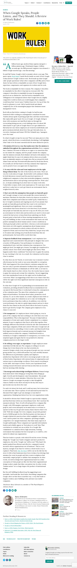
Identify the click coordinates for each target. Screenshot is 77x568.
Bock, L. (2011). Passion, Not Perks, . (19, 528)
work (34, 539)
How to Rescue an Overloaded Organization (65, 508)
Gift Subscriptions (29, 549)
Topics (26, 3)
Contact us (27, 556)
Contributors (46, 3)
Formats (39, 3)
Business (5, 10)
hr (4, 539)
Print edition (6, 547)
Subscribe (68, 2)
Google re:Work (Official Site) (13, 525)
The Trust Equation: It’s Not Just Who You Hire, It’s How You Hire (66, 501)
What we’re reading (8, 556)
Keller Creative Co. (68, 566)
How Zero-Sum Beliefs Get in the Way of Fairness (66, 514)
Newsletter (55, 3)
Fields (32, 3)
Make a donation (28, 551)
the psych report (23, 539)
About (25, 553)
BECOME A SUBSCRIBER (62, 81)
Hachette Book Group (19, 53)
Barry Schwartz (9, 22)
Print (60, 3)
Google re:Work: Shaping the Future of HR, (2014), (24, 523)
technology (11, 539)
